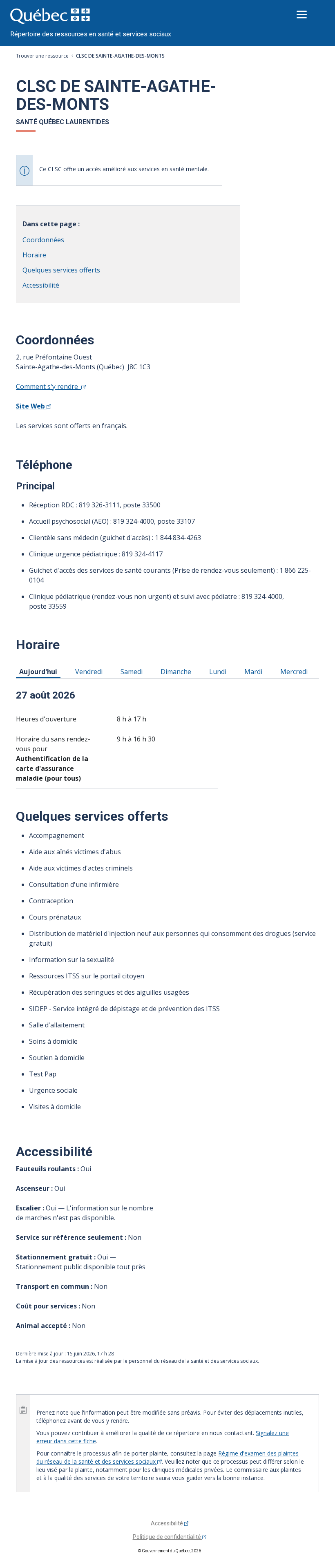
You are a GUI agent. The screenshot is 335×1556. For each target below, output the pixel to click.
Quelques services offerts (61, 270)
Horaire (34, 254)
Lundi (219, 671)
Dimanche (177, 671)
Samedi (133, 671)
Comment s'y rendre (48, 386)
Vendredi (90, 671)
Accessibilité (40, 285)
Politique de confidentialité (167, 1537)
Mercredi (295, 671)
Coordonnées (43, 239)
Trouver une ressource (42, 55)
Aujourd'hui (39, 671)
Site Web (31, 406)
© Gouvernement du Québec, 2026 (169, 1551)
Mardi (255, 671)
